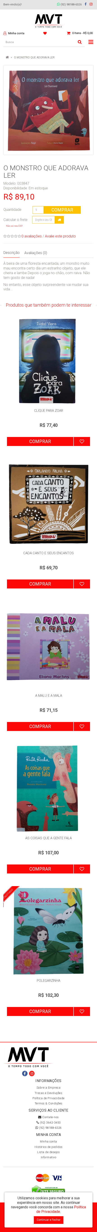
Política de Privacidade (48, 1098)
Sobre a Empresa (49, 1087)
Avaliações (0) (35, 253)
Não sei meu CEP (14, 226)
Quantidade (12, 209)
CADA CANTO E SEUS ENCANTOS (48, 553)
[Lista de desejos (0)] (45, 33)
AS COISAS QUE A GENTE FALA (48, 838)
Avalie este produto (60, 236)
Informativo (48, 1157)
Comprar (62, 210)
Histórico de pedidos (49, 1147)
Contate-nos (50, 1117)
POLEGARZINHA (48, 981)
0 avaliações (31, 236)
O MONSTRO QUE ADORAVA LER (34, 57)
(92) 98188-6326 (71, 4)
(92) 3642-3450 (50, 1122)
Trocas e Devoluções (48, 1093)
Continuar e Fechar (48, 1219)
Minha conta (48, 1141)
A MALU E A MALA (48, 696)
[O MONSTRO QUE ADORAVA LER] (48, 110)
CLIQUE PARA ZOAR (48, 411)
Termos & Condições (48, 1103)
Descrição (11, 253)
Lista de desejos (48, 1152)
